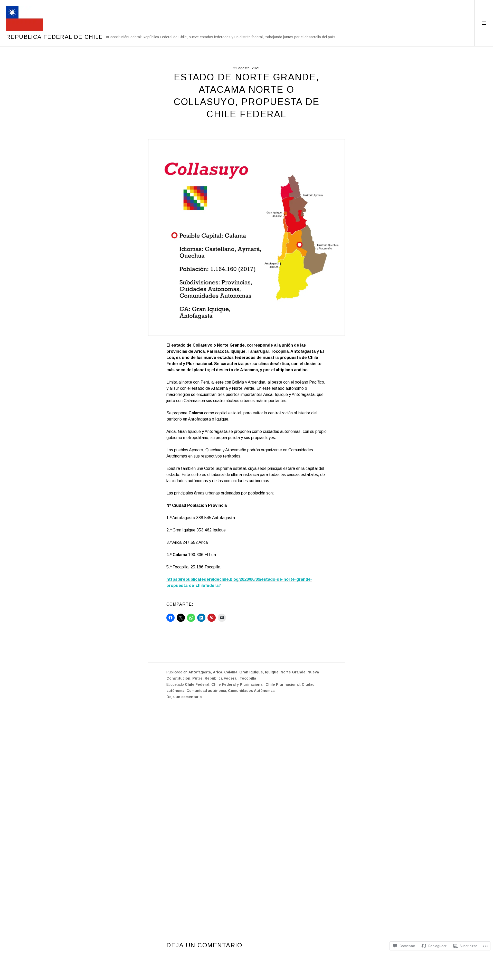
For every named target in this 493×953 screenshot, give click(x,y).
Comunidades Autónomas (251, 691)
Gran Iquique (251, 672)
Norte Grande (293, 672)
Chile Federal (197, 684)
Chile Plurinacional (283, 684)
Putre (197, 678)
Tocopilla (248, 678)
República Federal (221, 678)
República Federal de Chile (54, 37)
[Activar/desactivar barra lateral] (483, 23)
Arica (217, 672)
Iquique (272, 672)
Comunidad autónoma (206, 691)
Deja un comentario (184, 697)
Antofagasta (199, 672)
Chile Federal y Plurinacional (237, 684)
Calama (230, 672)
